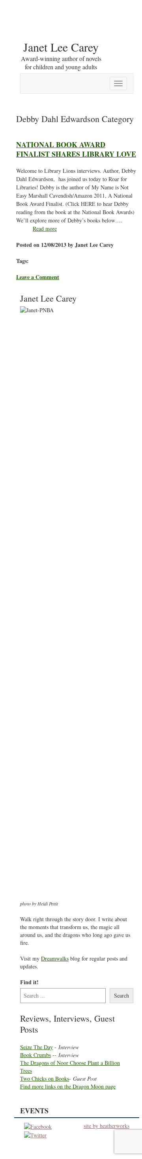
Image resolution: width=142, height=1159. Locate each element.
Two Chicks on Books (44, 1078)
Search (121, 995)
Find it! (29, 982)
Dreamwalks (55, 958)
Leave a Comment (37, 277)
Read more (45, 228)
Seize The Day (36, 1047)
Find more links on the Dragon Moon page (68, 1086)
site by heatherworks (106, 1125)
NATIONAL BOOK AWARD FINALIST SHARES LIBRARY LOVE (76, 149)
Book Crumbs (35, 1055)
